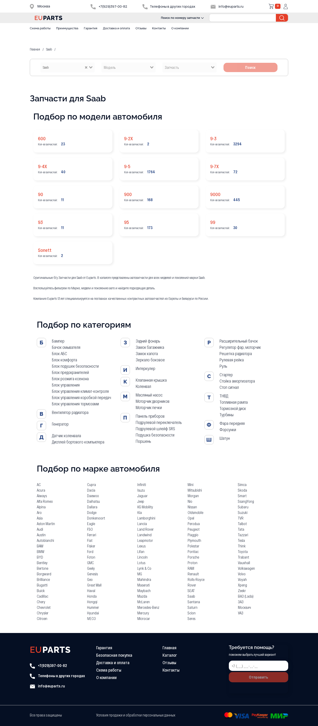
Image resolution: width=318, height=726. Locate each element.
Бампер (58, 340)
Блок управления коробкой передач (81, 397)
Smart (242, 495)
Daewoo (93, 495)
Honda (92, 596)
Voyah (242, 579)
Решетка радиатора (236, 353)
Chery (41, 601)
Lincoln (142, 557)
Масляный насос (149, 394)
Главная (169, 647)
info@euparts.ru (231, 6)
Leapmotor (145, 540)
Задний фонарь (148, 340)
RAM (191, 568)
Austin (41, 535)
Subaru (243, 507)
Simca (242, 484)
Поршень (143, 441)
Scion (192, 613)
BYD (40, 557)
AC (39, 484)
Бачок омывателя (66, 347)
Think (242, 546)
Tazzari (243, 535)
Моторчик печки (149, 407)
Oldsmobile (195, 512)
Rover (192, 585)
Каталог (169, 655)
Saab (191, 596)
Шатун (225, 438)
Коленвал (143, 386)
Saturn (192, 607)
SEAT (191, 590)
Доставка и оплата (116, 28)
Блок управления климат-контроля (80, 391)
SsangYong (246, 501)
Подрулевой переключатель (159, 422)
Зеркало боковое (150, 359)
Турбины (226, 414)
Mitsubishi (195, 490)
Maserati (143, 585)
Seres (191, 618)
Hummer (93, 607)
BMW (40, 551)
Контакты (159, 28)
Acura (41, 490)
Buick (41, 590)
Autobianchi (45, 540)
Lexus (141, 546)
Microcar (143, 618)
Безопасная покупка (114, 655)
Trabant (243, 557)
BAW (40, 546)
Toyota (243, 551)
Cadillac (42, 596)
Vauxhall (244, 562)
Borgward (44, 574)
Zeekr (242, 590)
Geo (90, 579)
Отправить (258, 677)
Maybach (144, 590)
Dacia (91, 490)
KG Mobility (145, 507)
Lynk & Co (144, 568)
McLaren (143, 601)
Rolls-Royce (196, 579)
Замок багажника (150, 347)
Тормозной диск (233, 408)
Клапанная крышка (151, 380)
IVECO (91, 618)
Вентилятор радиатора (70, 412)
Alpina (41, 507)
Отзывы (140, 28)
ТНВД (224, 395)
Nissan (192, 507)
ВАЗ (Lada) (246, 596)
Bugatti (42, 585)
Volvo (242, 574)
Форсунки (228, 429)
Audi (40, 529)
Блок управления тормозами (75, 403)
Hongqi (92, 601)
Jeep (140, 501)
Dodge (91, 512)
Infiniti (141, 484)
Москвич (244, 607)
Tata (241, 529)
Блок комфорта (64, 359)
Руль (223, 366)
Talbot (242, 523)
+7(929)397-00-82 (112, 6)
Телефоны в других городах (61, 675)
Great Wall (94, 585)
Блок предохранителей (70, 372)
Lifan (140, 551)
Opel (191, 518)
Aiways (42, 495)
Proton (192, 562)
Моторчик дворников (152, 401)
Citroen (42, 618)
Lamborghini (146, 518)
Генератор (60, 423)
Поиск (250, 67)
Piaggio (193, 535)
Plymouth (194, 540)
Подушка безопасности (155, 434)
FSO (90, 529)
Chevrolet (44, 607)
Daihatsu (93, 501)
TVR (241, 518)
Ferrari (91, 535)
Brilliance (43, 579)
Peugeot (194, 529)
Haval (91, 590)
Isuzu (141, 490)
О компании (180, 28)
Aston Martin (46, 523)
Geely (91, 568)
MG (139, 574)
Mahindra (144, 579)
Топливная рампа (234, 402)
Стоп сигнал (229, 387)
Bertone (42, 568)
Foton (91, 557)
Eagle (91, 523)
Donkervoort (96, 518)
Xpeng (242, 585)
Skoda (242, 490)
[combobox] (68, 67)
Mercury (143, 613)
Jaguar (142, 495)
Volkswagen (246, 568)
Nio (190, 501)
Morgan (193, 495)
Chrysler (42, 613)
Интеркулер (145, 368)
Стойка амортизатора (237, 380)
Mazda (142, 596)
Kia (139, 512)
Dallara (92, 507)
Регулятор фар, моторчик (240, 347)
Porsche (193, 557)
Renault (193, 574)
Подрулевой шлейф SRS (155, 428)
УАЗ (240, 613)
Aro (39, 512)
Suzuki (242, 512)
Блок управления (66, 384)
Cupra (91, 484)
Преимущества (67, 28)
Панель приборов (150, 416)
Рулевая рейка (232, 359)
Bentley (42, 562)
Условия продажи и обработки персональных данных (135, 715)
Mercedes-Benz (148, 607)
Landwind (144, 535)
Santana (194, 601)
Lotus (141, 562)
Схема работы (40, 28)
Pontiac (193, 551)
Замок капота (147, 353)
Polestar (193, 546)
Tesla (241, 540)
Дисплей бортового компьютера (78, 441)
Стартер (226, 374)
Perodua (194, 523)
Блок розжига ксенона (70, 378)
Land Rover (145, 529)
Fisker (91, 546)
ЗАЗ (241, 601)
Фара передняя (232, 423)
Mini (190, 484)
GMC (90, 562)
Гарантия (90, 28)
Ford (90, 551)
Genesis (92, 574)
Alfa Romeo (45, 501)
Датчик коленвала (66, 435)
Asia (40, 518)
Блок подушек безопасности (75, 366)
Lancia (142, 523)
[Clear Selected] (86, 67)
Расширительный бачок (239, 340)
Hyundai (93, 613)
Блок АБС (59, 353)
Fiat (89, 540)
